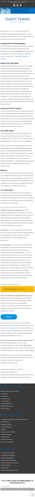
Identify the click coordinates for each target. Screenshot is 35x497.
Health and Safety (5, 465)
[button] (32, 11)
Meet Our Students (6, 427)
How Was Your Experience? (8, 455)
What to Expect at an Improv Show (10, 391)
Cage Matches (13, 328)
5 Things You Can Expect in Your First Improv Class (14, 419)
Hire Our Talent (5, 408)
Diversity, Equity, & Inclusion (8, 460)
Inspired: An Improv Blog (7, 452)
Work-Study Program (6, 439)
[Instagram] (20, 5)
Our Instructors (5, 437)
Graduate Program (6, 434)
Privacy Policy (4, 467)
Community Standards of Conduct (10, 462)
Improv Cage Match (6, 403)
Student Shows (5, 398)
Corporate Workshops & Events (9, 470)
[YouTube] (17, 5)
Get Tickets (4, 393)
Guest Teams (5, 401)
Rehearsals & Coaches (7, 406)
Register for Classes (6, 424)
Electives (3, 429)
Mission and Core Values (7, 457)
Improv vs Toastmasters (7, 442)
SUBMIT (9, 317)
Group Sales (4, 396)
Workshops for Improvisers (8, 432)
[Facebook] (14, 5)
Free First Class (5, 422)
